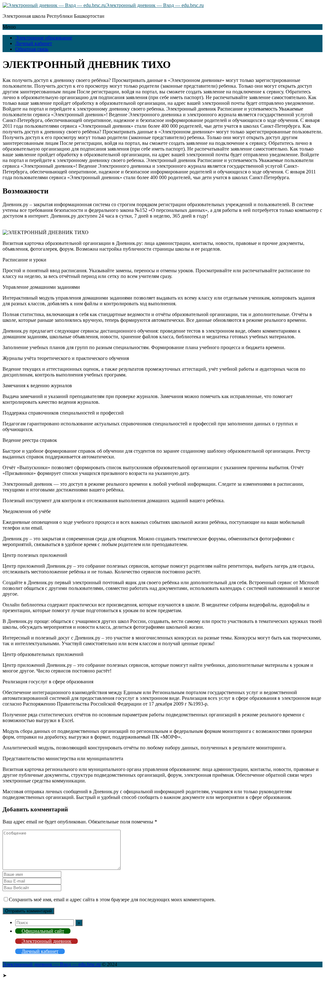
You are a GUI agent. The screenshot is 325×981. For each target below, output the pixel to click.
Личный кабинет (33, 43)
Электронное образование (43, 37)
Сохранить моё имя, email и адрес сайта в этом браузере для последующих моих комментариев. (112, 899)
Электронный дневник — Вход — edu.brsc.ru (155, 5)
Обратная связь (31, 49)
